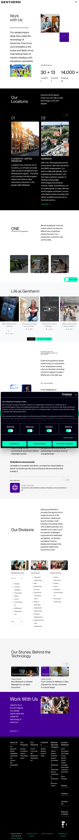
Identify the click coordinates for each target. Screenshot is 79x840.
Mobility (43, 749)
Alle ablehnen (14, 444)
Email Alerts (65, 767)
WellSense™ (34, 756)
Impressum (50, 833)
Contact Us (64, 802)
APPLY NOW (72, 279)
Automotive (13, 578)
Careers (64, 793)
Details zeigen (68, 437)
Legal (28, 833)
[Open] (9, 308)
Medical (12, 621)
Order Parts (54, 769)
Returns (53, 772)
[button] (66, 115)
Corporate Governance (64, 772)
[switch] (30, 430)
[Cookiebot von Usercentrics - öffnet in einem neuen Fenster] (63, 394)
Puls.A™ (32, 749)
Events (63, 760)
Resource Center (64, 813)
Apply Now (13, 731)
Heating (22, 749)
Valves (22, 758)
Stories (64, 785)
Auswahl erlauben (39, 444)
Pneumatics (24, 756)
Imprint (44, 833)
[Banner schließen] (76, 394)
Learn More (45, 204)
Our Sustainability (14, 765)
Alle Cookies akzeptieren (64, 444)
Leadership (13, 756)
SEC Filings (64, 753)
